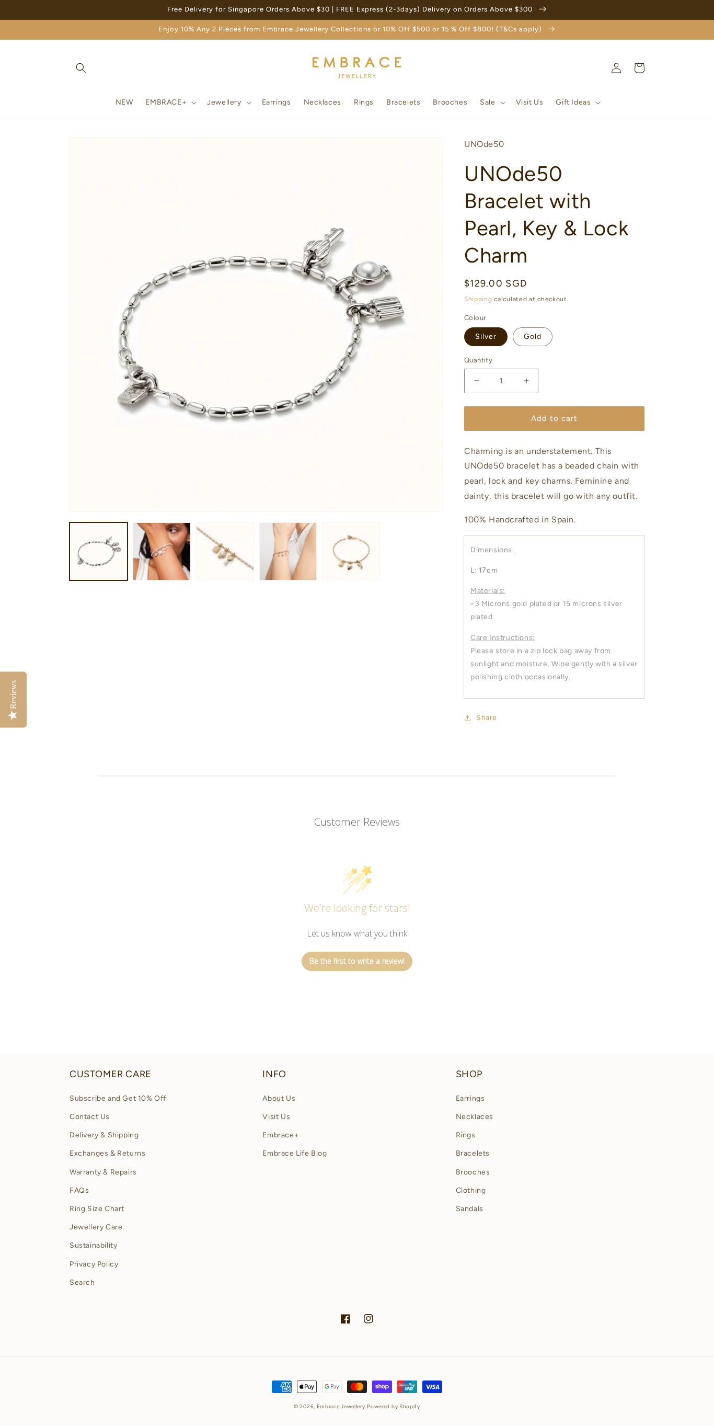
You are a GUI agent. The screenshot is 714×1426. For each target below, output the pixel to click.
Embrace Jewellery (341, 1406)
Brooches (473, 1172)
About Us (278, 1098)
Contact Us (90, 1116)
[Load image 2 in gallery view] (162, 551)
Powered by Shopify (393, 1406)
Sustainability (93, 1245)
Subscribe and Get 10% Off (118, 1098)
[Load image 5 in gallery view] (351, 551)
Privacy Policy (94, 1264)
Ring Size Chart (97, 1208)
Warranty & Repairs (103, 1172)
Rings (466, 1135)
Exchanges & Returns (107, 1153)
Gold (533, 336)
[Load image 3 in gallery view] (225, 551)
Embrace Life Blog (294, 1153)
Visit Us (276, 1116)
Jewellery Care (96, 1227)
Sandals (469, 1208)
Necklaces (474, 1116)
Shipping (478, 299)
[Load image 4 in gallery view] (288, 551)
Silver (486, 336)
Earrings (470, 1098)
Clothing (471, 1190)
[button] (81, 67)
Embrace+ (280, 1135)
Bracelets (473, 1153)
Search (82, 1282)
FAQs (79, 1190)
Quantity (478, 360)
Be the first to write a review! (357, 961)
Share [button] (486, 717)
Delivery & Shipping (104, 1135)
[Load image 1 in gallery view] (99, 551)
